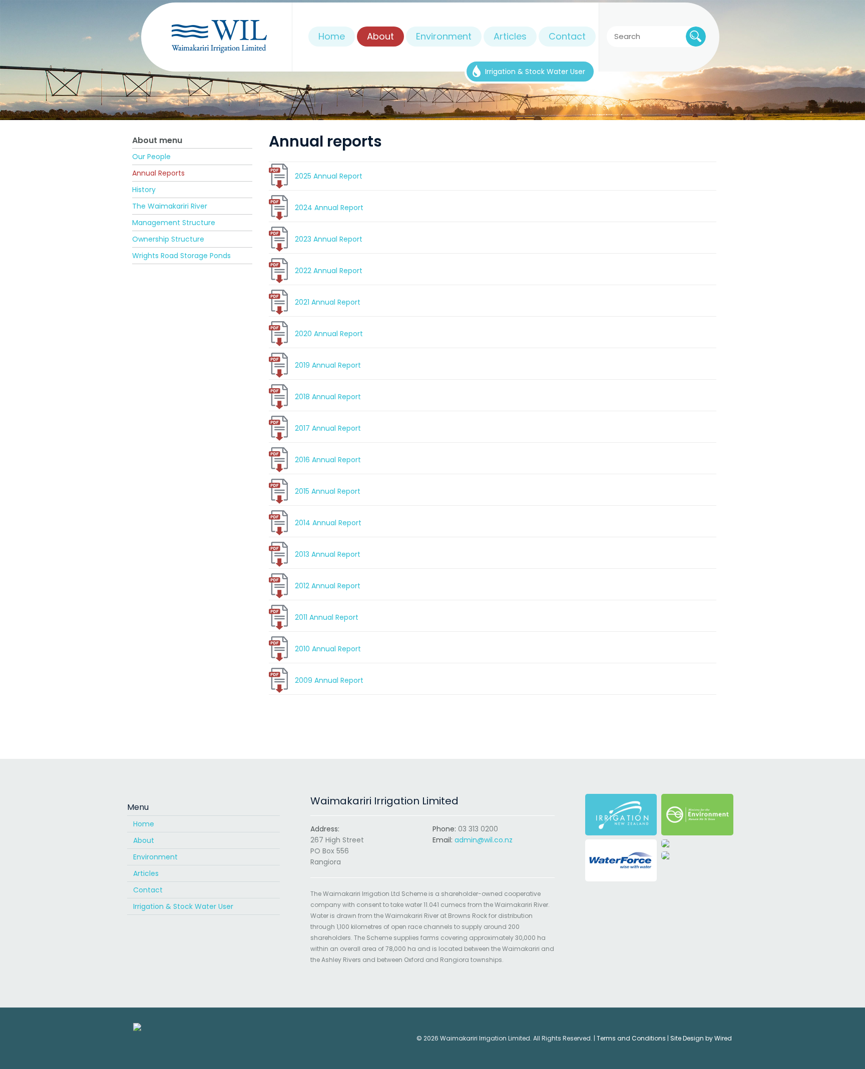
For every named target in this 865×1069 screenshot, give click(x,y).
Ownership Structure (168, 239)
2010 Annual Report (328, 649)
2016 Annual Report (328, 460)
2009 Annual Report (329, 680)
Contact (148, 890)
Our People (151, 157)
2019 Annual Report (328, 365)
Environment (155, 857)
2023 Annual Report (328, 239)
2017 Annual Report (328, 428)
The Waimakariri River (169, 206)
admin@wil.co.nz (484, 840)
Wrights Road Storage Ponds (181, 256)
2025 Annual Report (328, 176)
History (144, 190)
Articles (146, 873)
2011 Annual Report (326, 617)
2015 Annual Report (327, 491)
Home (143, 824)
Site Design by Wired (701, 1038)
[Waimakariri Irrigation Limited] (219, 37)
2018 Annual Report (328, 397)
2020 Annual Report (329, 334)
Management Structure (173, 223)
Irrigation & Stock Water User (183, 906)
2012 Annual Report (327, 586)
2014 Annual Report (328, 523)
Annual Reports (158, 173)
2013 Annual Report (327, 554)
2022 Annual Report (328, 271)
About (143, 840)
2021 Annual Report (327, 302)
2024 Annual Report (329, 208)
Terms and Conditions (631, 1038)
